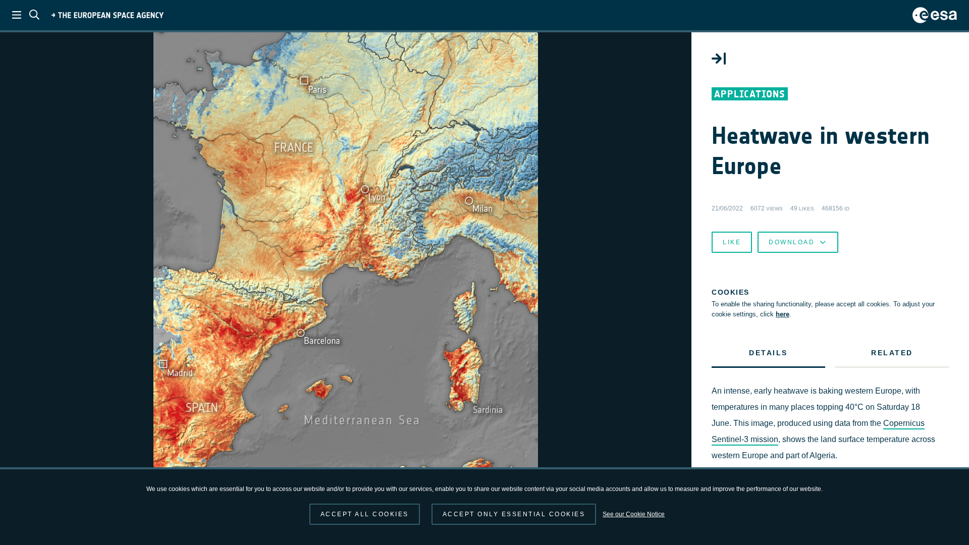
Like (732, 242)
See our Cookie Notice (634, 514)
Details (768, 353)
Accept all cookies (364, 514)
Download (792, 242)
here (782, 314)
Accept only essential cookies (514, 514)
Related (892, 353)
